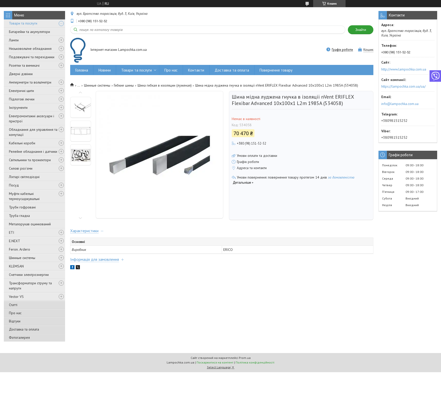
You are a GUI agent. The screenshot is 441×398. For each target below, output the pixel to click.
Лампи (14, 40)
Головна (81, 70)
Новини (105, 70)
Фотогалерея (19, 337)
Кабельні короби (22, 143)
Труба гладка (19, 215)
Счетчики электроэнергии (29, 274)
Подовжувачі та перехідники (31, 57)
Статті (13, 304)
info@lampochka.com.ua (400, 103)
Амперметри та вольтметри (30, 82)
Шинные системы (22, 257)
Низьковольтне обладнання (30, 48)
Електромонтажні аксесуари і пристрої (31, 118)
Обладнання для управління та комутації (33, 132)
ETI (11, 232)
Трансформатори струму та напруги (30, 285)
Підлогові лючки (21, 99)
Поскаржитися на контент (215, 362)
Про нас (15, 313)
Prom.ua (245, 358)
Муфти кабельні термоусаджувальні (24, 196)
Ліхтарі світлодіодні (24, 176)
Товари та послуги (23, 23)
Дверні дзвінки (21, 74)
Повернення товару (276, 70)
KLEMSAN (16, 266)
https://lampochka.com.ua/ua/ (403, 86)
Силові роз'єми (20, 168)
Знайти (360, 30)
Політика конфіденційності (255, 362)
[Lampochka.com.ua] (77, 50)
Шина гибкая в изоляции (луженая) (165, 85)
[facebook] (72, 268)
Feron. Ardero (19, 249)
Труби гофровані (22, 207)
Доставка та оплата (24, 329)
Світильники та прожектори (30, 160)
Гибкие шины (124, 85)
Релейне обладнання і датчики (33, 151)
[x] (78, 268)
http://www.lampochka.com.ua (403, 69)
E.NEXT (14, 241)
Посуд (14, 185)
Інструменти (18, 107)
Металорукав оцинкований (30, 224)
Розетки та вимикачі (24, 65)
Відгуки (14, 321)
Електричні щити (21, 90)
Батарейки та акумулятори (29, 31)
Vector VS (16, 296)
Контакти (196, 70)
